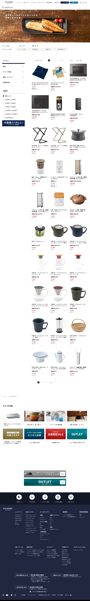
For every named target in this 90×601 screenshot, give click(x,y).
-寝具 (51, 527)
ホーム (4, 396)
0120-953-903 (37, 574)
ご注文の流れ (64, 550)
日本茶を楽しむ (61, 49)
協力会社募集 (60, 595)
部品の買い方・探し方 (66, 559)
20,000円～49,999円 (11, 114)
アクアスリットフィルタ (31, 515)
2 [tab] (82, 40)
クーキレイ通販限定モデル (68, 515)
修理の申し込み (57, 575)
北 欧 (23, 46)
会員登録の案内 (65, 557)
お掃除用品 (6, 82)
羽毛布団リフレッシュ (54, 529)
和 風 (36, 46)
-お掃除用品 (43, 531)
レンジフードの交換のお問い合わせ (39, 591)
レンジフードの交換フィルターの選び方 (35, 552)
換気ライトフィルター (30, 532)
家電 (4, 66)
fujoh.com (67, 595)
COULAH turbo (18, 520)
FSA (16, 522)
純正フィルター (30, 512)
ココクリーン (82, 517)
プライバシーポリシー (32, 595)
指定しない (8, 96)
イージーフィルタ (29, 520)
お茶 (51, 522)
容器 (41, 527)
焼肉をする (48, 49)
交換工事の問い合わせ (21, 587)
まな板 (41, 525)
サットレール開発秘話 (51, 550)
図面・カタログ (18, 553)
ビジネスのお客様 (65, 2)
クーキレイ (42, 517)
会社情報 (53, 595)
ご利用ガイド (74, 2)
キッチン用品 (7, 72)
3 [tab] (84, 40)
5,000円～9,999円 (10, 107)
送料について (64, 552)
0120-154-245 (36, 587)
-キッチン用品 (43, 521)
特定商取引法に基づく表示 (44, 595)
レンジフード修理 (18, 550)
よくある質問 (64, 564)
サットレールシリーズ (44, 534)
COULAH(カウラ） (19, 515)
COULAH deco (18, 516)
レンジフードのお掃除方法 (52, 553)
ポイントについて (65, 555)
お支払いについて (65, 553)
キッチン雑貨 (42, 529)
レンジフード (18, 512)
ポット (51, 519)
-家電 (41, 515)
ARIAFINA (17, 524)
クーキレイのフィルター (31, 528)
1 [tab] (79, 40)
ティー (51, 524)
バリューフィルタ (29, 522)
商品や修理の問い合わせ (22, 575)
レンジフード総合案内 (51, 557)
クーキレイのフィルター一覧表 (33, 555)
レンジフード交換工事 (19, 552)
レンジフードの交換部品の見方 (33, 553)
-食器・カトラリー (55, 515)
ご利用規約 (23, 595)
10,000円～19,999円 (11, 110)
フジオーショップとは (78, 550)
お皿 (51, 517)
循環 (80, 515)
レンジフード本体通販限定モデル (69, 516)
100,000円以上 (9, 118)
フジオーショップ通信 (51, 552)
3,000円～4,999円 (10, 103)
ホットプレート (43, 519)
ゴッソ (41, 537)
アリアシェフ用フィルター (31, 530)
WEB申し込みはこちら (70, 575)
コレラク (41, 535)
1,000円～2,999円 (10, 99)
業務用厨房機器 (49, 2)
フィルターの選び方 (66, 561)
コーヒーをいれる (22, 49)
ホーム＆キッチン (13, 396)
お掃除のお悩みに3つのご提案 (53, 555)
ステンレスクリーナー (44, 539)
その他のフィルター (30, 526)
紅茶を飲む (35, 49)
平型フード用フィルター (31, 516)
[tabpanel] (45, 26)
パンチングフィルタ (30, 518)
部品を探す (30, 547)
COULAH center (18, 518)
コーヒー (51, 521)
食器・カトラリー (8, 77)
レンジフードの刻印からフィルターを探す (35, 550)
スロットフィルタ (29, 524)
